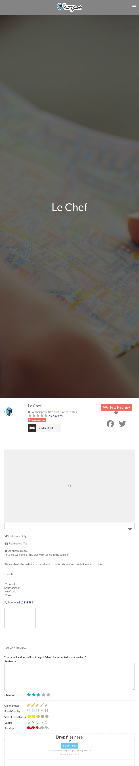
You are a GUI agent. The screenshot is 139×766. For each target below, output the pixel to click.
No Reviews (56, 415)
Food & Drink (45, 427)
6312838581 (25, 602)
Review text (11, 661)
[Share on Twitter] (122, 423)
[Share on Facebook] (110, 423)
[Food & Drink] (32, 428)
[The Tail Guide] (69, 11)
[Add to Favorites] (116, 413)
